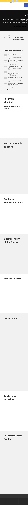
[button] (26, 5)
